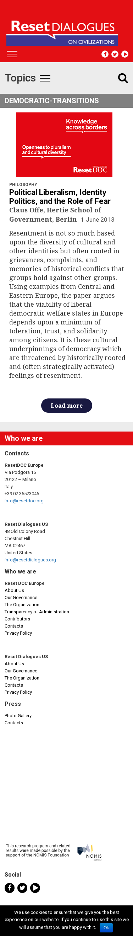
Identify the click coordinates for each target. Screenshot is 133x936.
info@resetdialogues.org (30, 559)
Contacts (14, 626)
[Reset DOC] (67, 30)
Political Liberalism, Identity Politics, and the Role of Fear (60, 197)
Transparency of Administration (37, 611)
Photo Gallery (18, 715)
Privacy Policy (18, 633)
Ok (106, 927)
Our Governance (21, 597)
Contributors (17, 619)
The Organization (22, 604)
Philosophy (23, 184)
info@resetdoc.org (24, 500)
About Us (14, 590)
